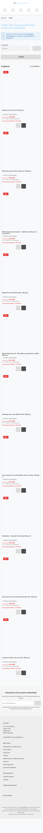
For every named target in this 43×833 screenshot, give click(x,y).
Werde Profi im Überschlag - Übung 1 (15, 292)
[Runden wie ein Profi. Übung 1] (21, 89)
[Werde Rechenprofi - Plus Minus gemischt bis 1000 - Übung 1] (21, 332)
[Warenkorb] (29, 10)
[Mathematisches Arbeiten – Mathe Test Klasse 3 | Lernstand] (21, 211)
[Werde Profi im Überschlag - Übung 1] (21, 271)
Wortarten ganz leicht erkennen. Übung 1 (16, 171)
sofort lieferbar (13, 114)
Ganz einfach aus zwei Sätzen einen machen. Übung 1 (20, 476)
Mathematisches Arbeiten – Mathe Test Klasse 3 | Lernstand (19, 232)
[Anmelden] (21, 10)
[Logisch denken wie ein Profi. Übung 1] (21, 636)
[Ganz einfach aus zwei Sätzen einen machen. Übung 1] (21, 454)
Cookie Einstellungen (9, 767)
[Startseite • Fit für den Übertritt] (21, 3)
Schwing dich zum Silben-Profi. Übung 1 (16, 414)
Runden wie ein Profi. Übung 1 (13, 110)
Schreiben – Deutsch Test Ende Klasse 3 (16, 536)
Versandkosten (15, 118)
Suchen (36, 48)
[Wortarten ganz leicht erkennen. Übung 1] (21, 150)
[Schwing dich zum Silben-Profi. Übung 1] (21, 393)
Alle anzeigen (34, 66)
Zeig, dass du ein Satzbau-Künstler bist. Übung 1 (19, 597)
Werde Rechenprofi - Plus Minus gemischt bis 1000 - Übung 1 (20, 354)
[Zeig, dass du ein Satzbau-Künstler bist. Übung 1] (21, 576)
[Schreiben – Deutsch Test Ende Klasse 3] (21, 515)
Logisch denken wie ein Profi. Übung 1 (16, 657)
